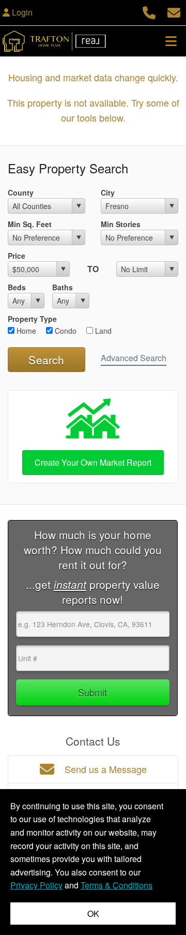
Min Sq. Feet (30, 224)
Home (25, 330)
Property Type (32, 319)
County (21, 192)
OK (93, 913)
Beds (17, 287)
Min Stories (121, 224)
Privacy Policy (36, 885)
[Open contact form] (173, 11)
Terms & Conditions (116, 885)
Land (102, 330)
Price (16, 255)
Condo (64, 330)
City (108, 192)
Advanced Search (133, 358)
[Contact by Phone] (149, 11)
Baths (62, 287)
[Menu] (171, 40)
